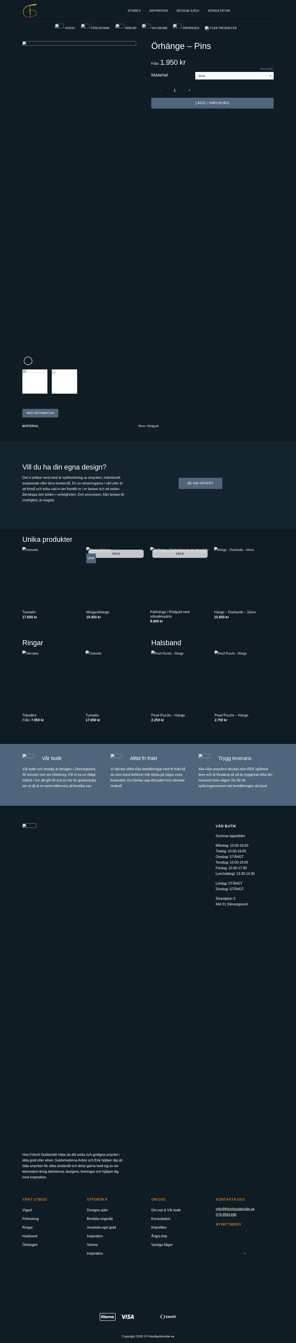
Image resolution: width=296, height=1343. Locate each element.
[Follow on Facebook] (26, 1187)
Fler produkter (223, 28)
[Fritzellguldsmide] (29, 10)
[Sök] (252, 10)
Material (159, 75)
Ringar (131, 28)
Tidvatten (29, 715)
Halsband (159, 28)
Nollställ (267, 69)
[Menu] (242, 10)
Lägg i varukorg (212, 103)
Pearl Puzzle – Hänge (168, 715)
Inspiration (158, 10)
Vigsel (70, 28)
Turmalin (29, 612)
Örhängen (191, 28)
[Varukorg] (271, 11)
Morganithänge (97, 612)
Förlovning (100, 28)
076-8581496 (226, 1214)
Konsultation (219, 10)
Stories (134, 10)
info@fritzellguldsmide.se (235, 1209)
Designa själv (188, 10)
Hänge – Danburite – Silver (235, 612)
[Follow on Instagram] (33, 1187)
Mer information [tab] (40, 413)
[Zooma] (28, 361)
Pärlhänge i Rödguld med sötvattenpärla (170, 614)
